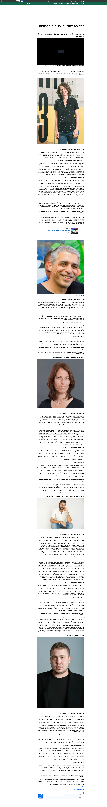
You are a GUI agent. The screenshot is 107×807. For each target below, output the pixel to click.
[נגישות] (1, 1)
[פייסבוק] (24, 3)
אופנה (37, 1)
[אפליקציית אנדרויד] (29, 3)
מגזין (68, 3)
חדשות (77, 1)
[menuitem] (77, 1)
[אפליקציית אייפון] (27, 3)
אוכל (54, 1)
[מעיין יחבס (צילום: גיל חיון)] (60, 514)
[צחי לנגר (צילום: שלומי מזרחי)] (60, 268)
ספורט (73, 1)
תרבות (65, 1)
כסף (58, 1)
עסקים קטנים (63, 3)
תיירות (46, 1)
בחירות (69, 1)
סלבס (61, 1)
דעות (70, 3)
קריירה (59, 3)
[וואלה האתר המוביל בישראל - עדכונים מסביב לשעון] (82, 1)
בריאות (50, 1)
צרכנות (73, 3)
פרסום (83, 786)
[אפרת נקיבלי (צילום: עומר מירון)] (60, 384)
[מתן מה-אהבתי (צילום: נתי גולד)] (60, 673)
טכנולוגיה (42, 1)
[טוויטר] (26, 3)
